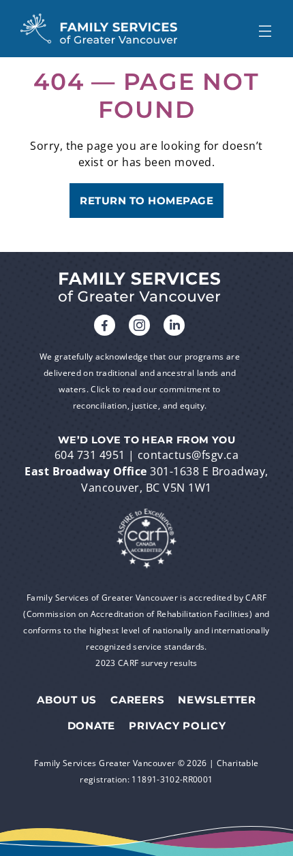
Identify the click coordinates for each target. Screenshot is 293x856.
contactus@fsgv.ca (188, 454)
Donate (91, 726)
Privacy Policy (177, 726)
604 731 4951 (90, 454)
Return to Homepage (146, 200)
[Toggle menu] (264, 28)
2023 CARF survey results (146, 663)
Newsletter (217, 700)
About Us (67, 700)
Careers (137, 700)
